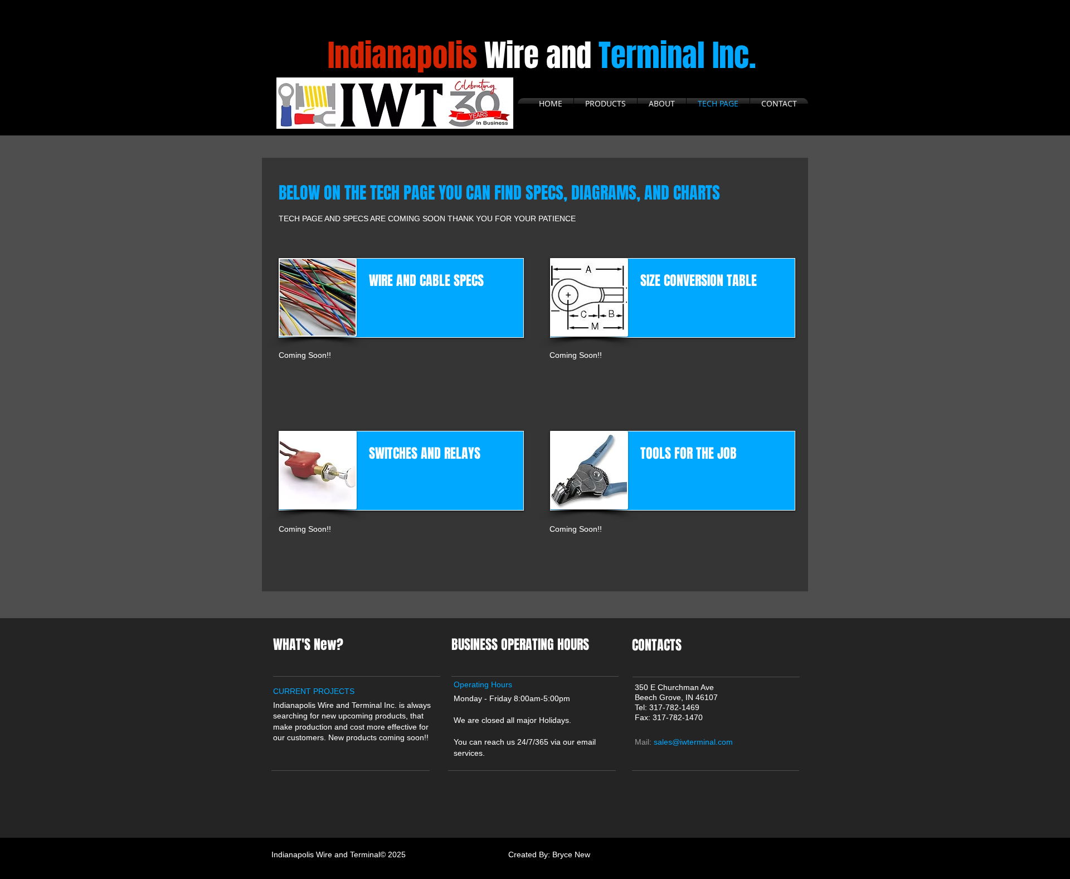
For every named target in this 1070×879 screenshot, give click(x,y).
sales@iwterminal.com (693, 741)
